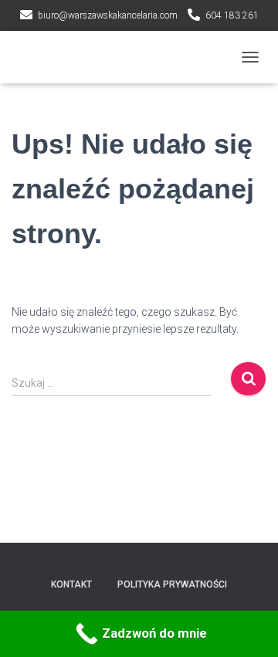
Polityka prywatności (172, 584)
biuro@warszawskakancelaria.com (108, 15)
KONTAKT (71, 584)
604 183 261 (232, 15)
